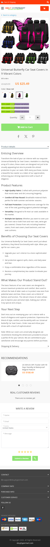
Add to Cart (26, 127)
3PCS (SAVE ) (8, 108)
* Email (6, 421)
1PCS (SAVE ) (8, 104)
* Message (7, 433)
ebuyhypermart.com (25, 543)
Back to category (9, 15)
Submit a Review (22, 458)
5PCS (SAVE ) (8, 111)
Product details (8, 146)
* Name (6, 415)
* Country (6, 426)
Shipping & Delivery (10, 346)
